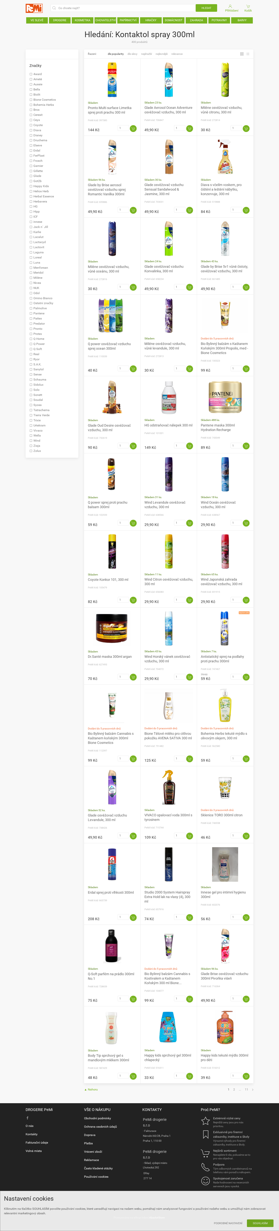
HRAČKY (150, 20)
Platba (88, 1143)
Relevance (177, 53)
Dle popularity (116, 53)
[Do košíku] (133, 128)
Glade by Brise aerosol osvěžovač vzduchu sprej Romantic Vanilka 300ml (107, 189)
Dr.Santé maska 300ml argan (110, 657)
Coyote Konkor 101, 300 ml (108, 580)
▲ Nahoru (91, 1089)
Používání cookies (96, 1176)
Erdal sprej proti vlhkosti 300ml (111, 892)
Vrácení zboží (93, 1151)
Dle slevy (132, 53)
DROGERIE (59, 20)
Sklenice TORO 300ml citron (222, 815)
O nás (29, 1126)
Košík (248, 10)
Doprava (89, 1135)
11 (246, 1089)
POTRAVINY (219, 20)
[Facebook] (27, 1118)
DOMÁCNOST (173, 20)
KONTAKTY (152, 1109)
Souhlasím (260, 1223)
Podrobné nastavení (228, 1223)
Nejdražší (146, 53)
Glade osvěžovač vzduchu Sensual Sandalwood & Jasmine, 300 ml (164, 189)
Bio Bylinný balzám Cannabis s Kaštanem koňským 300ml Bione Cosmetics (111, 738)
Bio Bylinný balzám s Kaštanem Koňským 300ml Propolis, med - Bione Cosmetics (224, 348)
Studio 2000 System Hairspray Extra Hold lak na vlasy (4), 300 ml (167, 896)
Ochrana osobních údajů (100, 1126)
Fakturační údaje (37, 1142)
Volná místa (34, 1151)
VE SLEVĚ (37, 20)
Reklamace (91, 1160)
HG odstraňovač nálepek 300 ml (168, 425)
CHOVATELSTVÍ (105, 20)
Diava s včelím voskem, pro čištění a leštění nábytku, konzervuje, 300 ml (221, 189)
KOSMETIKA (82, 20)
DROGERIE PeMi (39, 1109)
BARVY (242, 20)
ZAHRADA (196, 20)
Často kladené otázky (98, 1168)
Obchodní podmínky (97, 1118)
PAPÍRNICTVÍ (128, 20)
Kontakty (32, 1134)
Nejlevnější (162, 53)
